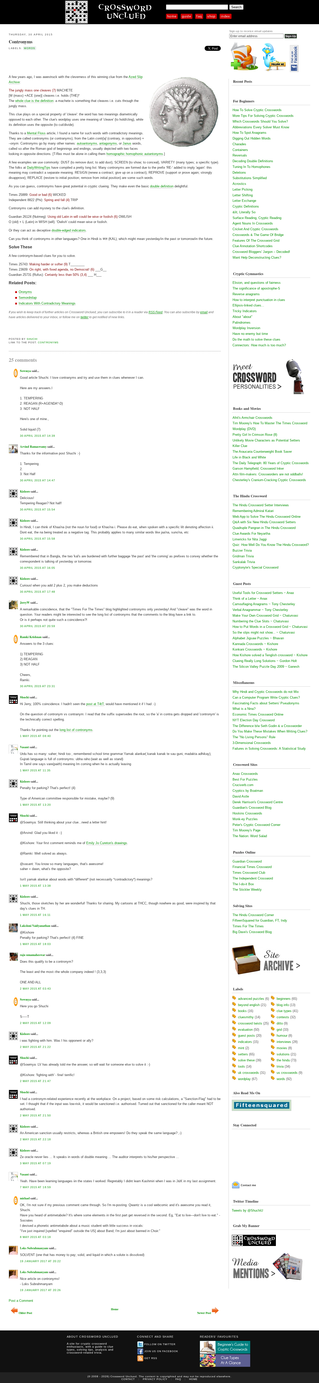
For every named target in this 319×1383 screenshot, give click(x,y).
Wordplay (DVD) (244, 429)
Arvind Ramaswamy (33, 446)
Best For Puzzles (245, 779)
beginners (284, 999)
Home (171, 16)
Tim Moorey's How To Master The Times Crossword (270, 423)
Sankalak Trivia (244, 562)
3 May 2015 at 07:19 (35, 1163)
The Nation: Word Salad (250, 836)
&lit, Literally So (244, 212)
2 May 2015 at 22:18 (35, 1139)
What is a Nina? (244, 709)
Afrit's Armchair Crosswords (252, 418)
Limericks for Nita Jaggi (250, 539)
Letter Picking (242, 189)
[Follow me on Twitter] (275, 71)
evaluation (245, 1029)
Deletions (239, 172)
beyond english (249, 1005)
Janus (127, 143)
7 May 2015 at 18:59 (35, 1187)
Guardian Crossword (247, 861)
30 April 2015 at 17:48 (37, 591)
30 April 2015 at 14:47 (37, 480)
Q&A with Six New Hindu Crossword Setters (264, 522)
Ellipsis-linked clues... (248, 305)
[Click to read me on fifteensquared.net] (262, 1110)
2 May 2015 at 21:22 (35, 1046)
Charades (239, 144)
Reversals (240, 155)
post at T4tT (95, 704)
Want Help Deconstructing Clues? (257, 257)
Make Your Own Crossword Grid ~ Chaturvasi (265, 615)
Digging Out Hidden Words (252, 138)
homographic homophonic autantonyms (134, 154)
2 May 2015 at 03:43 (35, 988)
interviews (284, 1042)
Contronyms (20, 41)
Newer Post (204, 1313)
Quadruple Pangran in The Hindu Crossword (264, 528)
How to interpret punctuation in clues (259, 300)
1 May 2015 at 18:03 (35, 944)
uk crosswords (248, 1073)
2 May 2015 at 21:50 (35, 1115)
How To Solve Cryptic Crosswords (257, 110)
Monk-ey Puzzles (245, 819)
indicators (245, 1042)
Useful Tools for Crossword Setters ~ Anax (263, 593)
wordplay (244, 1079)
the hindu (283, 1060)
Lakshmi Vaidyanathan (35, 926)
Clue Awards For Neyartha (251, 533)
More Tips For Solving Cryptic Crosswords (263, 116)
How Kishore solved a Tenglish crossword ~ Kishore (270, 655)
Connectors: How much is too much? (259, 345)
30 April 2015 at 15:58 (37, 538)
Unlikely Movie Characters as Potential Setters (266, 440)
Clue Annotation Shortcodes (253, 246)
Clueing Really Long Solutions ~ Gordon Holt (265, 661)
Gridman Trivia (243, 556)
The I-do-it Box (243, 884)
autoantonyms (87, 143)
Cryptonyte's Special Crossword (255, 567)
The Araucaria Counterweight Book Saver (262, 451)
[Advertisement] (67, 62)
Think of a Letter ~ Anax (250, 598)
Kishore (25, 491)
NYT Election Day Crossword (254, 720)
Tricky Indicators (245, 311)
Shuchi (32, 339)
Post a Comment (21, 1301)
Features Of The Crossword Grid (256, 240)
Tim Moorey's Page (246, 830)
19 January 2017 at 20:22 (40, 1261)
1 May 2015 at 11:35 (35, 770)
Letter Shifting (243, 195)
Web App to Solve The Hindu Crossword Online (267, 516)
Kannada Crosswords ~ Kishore (255, 644)
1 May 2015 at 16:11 (35, 914)
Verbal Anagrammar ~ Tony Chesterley (260, 610)
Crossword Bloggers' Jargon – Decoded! (261, 252)
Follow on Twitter (159, 1344)
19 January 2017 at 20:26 (40, 1290)
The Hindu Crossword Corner (253, 915)
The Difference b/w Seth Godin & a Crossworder (267, 726)
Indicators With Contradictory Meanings (47, 303)
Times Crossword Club (249, 872)
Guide (186, 16)
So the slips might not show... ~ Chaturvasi (264, 632)
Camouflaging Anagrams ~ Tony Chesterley (264, 604)
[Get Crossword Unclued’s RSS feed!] (244, 71)
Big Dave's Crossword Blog (252, 932)
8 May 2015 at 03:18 (35, 1237)
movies (282, 1048)
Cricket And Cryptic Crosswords (255, 229)
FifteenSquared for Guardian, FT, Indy (260, 920)
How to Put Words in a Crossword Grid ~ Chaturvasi (270, 627)
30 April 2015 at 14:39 (37, 435)
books (242, 1011)
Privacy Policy (155, 1379)
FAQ (199, 16)
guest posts (246, 1035)
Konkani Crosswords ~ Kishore (255, 649)
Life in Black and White (249, 457)
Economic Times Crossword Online (258, 714)
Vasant (24, 747)
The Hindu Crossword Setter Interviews (261, 505)
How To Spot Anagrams (249, 133)
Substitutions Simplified (250, 178)
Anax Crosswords (245, 774)
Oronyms (25, 292)
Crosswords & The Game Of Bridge (258, 235)
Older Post (25, 1313)
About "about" (242, 317)
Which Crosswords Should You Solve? (260, 121)
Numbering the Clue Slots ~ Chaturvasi (261, 621)
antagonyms (108, 143)
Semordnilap (28, 297)
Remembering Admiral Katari (253, 511)
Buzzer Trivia (242, 550)
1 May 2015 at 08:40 (35, 735)
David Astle (241, 796)
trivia (280, 1066)
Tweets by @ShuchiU (247, 1210)
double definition (161, 186)
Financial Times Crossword (252, 867)
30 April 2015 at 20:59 (37, 626)
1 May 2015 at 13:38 (35, 885)
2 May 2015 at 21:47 (35, 1081)
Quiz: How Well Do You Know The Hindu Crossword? (271, 545)
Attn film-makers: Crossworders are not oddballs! (268, 474)
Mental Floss (36, 133)
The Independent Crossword (253, 878)
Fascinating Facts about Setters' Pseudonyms (266, 703)
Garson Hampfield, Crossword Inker (258, 468)
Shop (211, 16)
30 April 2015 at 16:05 (37, 567)
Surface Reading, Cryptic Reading (257, 218)
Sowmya (25, 371)
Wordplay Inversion (246, 328)
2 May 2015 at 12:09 (35, 1022)
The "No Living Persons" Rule (254, 737)
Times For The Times (248, 926)
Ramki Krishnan (31, 637)
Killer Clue (240, 446)
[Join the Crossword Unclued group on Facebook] (294, 71)
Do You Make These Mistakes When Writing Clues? (270, 731)
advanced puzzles (251, 999)
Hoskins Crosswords (247, 813)
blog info (283, 1005)
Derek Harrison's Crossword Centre (258, 802)
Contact (128, 1379)
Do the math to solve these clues (256, 339)
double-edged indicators (69, 230)
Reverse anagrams (246, 294)
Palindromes (241, 322)
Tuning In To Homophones (251, 167)
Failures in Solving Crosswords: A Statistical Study (269, 748)
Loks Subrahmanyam (34, 1248)
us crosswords (287, 1073)
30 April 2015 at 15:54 (37, 509)
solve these (246, 1060)
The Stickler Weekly (247, 889)
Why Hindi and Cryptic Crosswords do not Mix (266, 692)
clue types (284, 1011)
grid (279, 1029)
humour (282, 1035)
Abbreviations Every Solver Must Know (261, 127)
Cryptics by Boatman (248, 791)
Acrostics (239, 184)
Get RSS (150, 1358)
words (29, 48)
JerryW (25, 602)
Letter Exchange (244, 201)
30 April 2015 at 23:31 (37, 686)
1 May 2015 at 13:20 (35, 804)
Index (225, 16)
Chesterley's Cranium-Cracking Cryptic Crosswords (269, 480)
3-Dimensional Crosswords (252, 743)
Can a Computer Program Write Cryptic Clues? (266, 697)
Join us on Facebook (161, 1351)
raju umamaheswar (32, 955)
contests (283, 1017)
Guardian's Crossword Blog (252, 807)
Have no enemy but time (250, 334)
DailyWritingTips (38, 167)
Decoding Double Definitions (253, 161)
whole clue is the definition (34, 101)
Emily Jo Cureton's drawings (106, 843)
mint (241, 1048)
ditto (280, 1023)
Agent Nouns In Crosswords (253, 223)
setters (243, 1054)
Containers (240, 150)
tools (241, 1066)
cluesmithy (246, 1017)
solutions (283, 1054)
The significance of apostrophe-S (256, 288)
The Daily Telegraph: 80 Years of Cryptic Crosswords (271, 463)
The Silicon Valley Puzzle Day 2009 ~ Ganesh (266, 666)
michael (25, 1198)
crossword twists (250, 1023)
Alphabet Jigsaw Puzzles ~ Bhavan (258, 638)
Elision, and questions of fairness (257, 283)
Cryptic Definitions (246, 206)
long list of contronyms (76, 730)
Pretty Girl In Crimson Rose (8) (255, 435)
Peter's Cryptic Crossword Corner (256, 825)
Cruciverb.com (243, 785)
